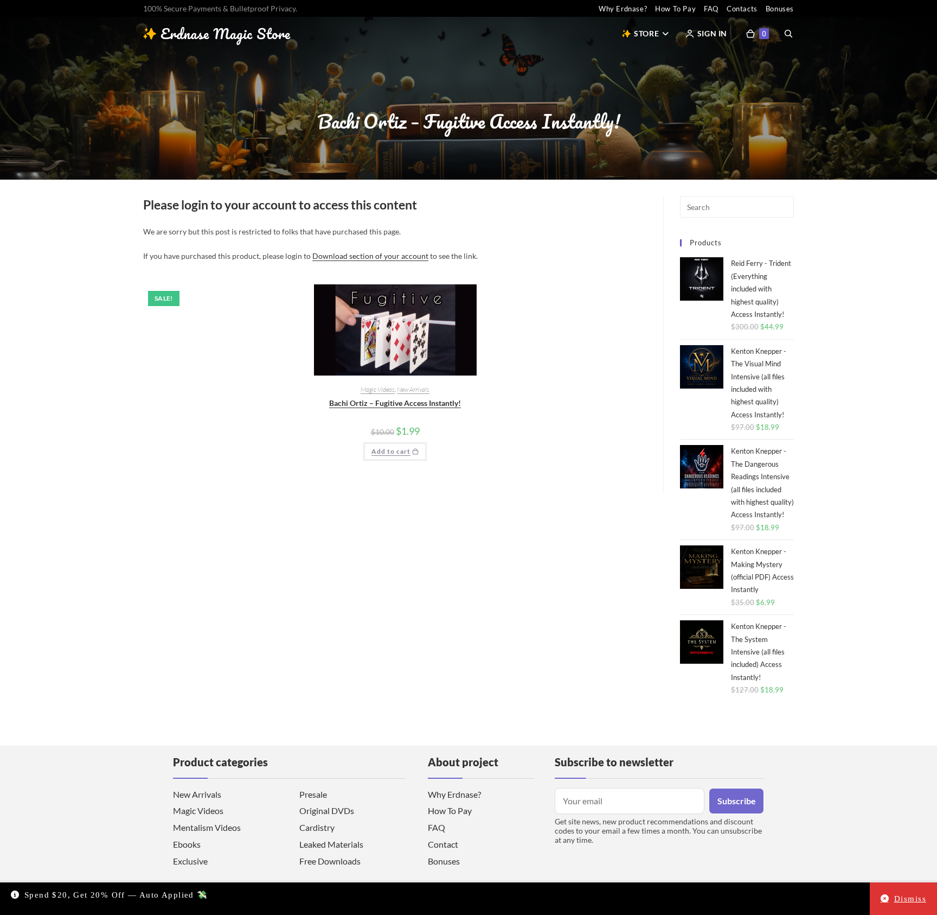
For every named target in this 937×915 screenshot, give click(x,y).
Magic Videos (378, 389)
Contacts (742, 8)
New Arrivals (413, 389)
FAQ (711, 8)
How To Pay (675, 8)
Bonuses (780, 8)
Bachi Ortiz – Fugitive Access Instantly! (395, 403)
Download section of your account (370, 255)
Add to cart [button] (390, 451)
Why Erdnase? (623, 8)
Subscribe (736, 801)
